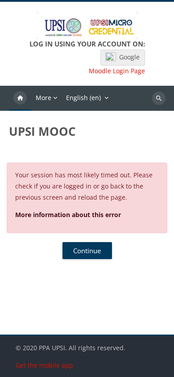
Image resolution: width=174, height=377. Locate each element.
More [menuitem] (43, 97)
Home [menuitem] (20, 98)
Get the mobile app (44, 365)
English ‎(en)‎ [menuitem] (83, 97)
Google (129, 57)
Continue (87, 250)
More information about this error (68, 214)
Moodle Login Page (117, 71)
